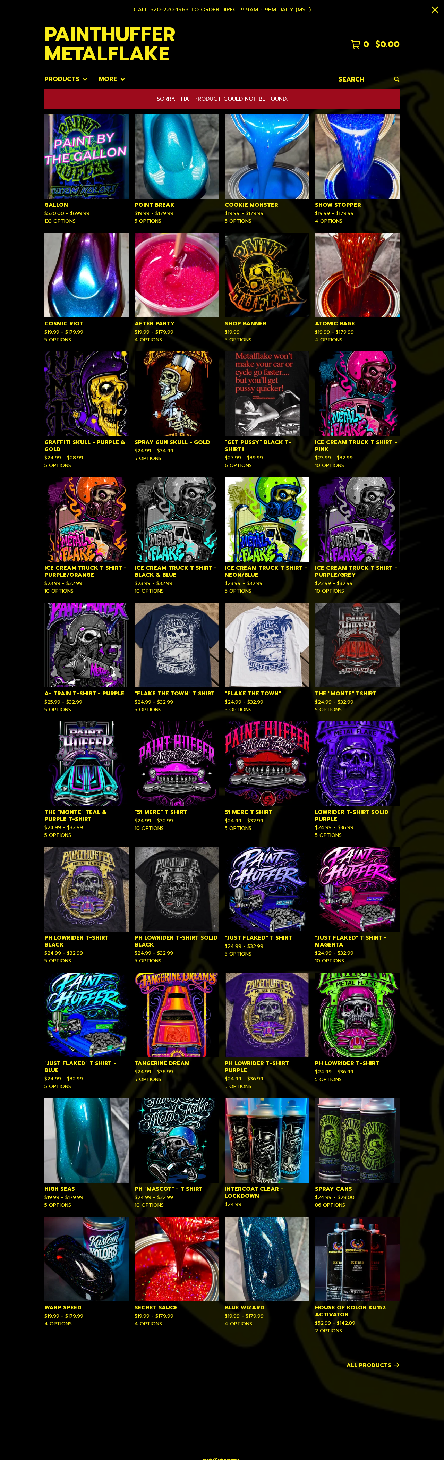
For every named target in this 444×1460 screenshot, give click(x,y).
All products (369, 1365)
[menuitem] (66, 79)
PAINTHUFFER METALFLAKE (109, 44)
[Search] (396, 79)
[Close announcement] (435, 9)
